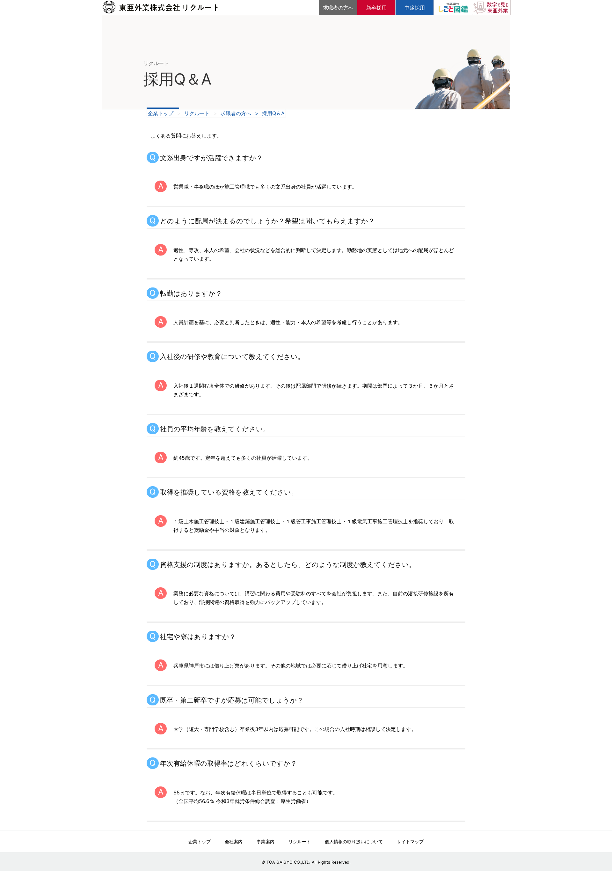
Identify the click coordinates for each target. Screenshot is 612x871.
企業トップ (160, 113)
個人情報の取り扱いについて (354, 841)
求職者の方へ (338, 7)
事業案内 (265, 841)
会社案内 (234, 841)
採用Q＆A (273, 113)
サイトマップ (410, 841)
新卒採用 (376, 7)
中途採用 (414, 7)
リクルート (197, 113)
